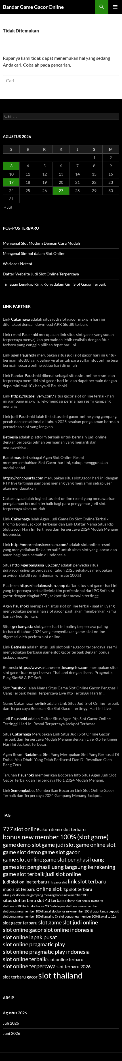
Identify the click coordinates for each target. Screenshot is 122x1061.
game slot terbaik (24, 873)
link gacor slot (57, 882)
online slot (49, 888)
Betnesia (10, 436)
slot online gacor (23, 929)
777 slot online (21, 828)
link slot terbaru (87, 881)
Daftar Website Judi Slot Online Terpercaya (41, 273)
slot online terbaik (25, 958)
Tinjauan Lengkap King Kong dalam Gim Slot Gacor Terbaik (54, 284)
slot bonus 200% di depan (48, 906)
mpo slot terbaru (19, 889)
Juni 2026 (11, 1033)
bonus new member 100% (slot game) (56, 837)
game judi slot (58, 844)
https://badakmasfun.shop (42, 585)
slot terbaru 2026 (73, 966)
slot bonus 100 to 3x (89, 901)
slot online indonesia (69, 929)
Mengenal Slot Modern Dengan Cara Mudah (41, 243)
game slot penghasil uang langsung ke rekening (59, 866)
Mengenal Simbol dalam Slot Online (34, 253)
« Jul (8, 207)
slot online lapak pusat (30, 937)
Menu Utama (115, 7)
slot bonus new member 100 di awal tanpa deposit (85, 911)
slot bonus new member (82, 906)
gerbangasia (22, 626)
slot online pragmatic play (34, 944)
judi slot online (63, 873)
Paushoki (30, 334)
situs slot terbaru (19, 900)
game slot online (22, 859)
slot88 (71, 901)
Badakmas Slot (37, 754)
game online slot (95, 844)
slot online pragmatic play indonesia (46, 951)
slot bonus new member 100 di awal (27, 911)
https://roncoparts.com (23, 477)
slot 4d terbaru (51, 900)
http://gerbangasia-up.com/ (36, 565)
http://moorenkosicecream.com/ (39, 544)
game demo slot (22, 844)
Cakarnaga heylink (30, 703)
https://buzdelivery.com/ (32, 396)
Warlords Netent (17, 263)
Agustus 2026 (15, 1012)
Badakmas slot (15, 457)
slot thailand (60, 975)
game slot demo (22, 851)
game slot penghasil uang (73, 859)
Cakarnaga (20, 319)
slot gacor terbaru (20, 922)
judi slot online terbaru (25, 881)
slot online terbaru (65, 959)
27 (61, 190)
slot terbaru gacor (20, 976)
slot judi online (80, 922)
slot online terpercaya (29, 966)
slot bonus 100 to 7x (16, 906)
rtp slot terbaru (77, 889)
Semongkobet (23, 790)
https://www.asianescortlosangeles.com (54, 667)
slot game (50, 922)
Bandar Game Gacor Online (33, 7)
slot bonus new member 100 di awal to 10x (87, 916)
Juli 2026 (11, 1023)
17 (11, 182)
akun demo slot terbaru (63, 829)
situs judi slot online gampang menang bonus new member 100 (45, 895)
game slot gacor (61, 851)
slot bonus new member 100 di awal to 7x (30, 916)
